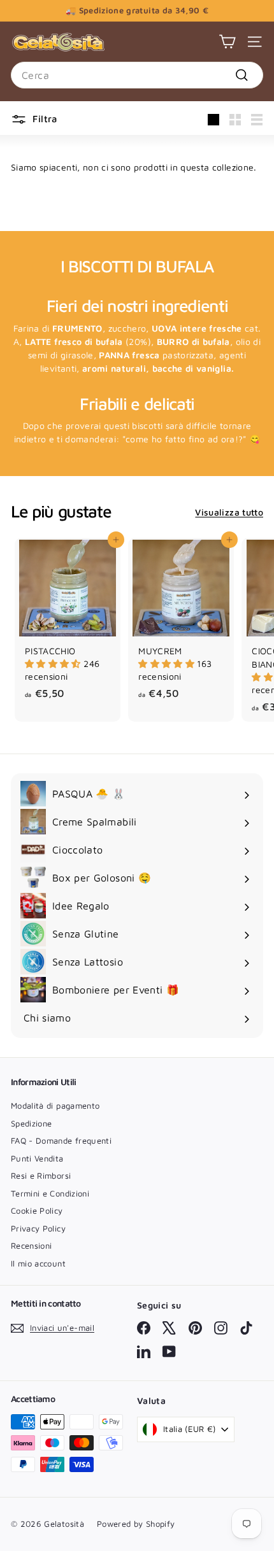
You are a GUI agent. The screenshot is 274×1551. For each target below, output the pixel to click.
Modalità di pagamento (55, 1105)
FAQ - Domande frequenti (61, 1140)
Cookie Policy (37, 1210)
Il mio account (38, 1263)
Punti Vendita (37, 1158)
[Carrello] (227, 41)
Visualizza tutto (229, 512)
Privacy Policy (38, 1228)
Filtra (44, 118)
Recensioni (31, 1245)
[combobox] (137, 75)
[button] (54, 663)
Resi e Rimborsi (41, 1175)
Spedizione (31, 1123)
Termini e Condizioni (50, 1193)
